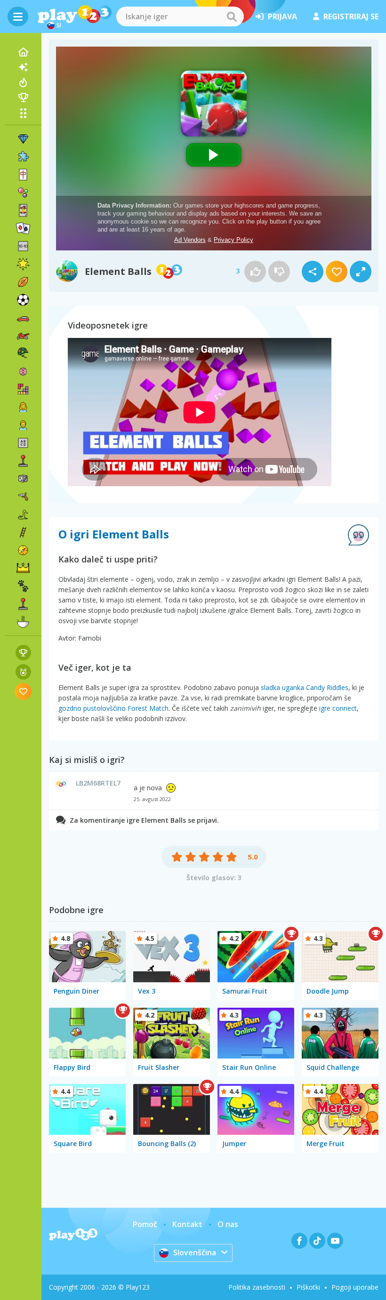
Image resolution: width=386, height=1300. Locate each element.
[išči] (231, 16)
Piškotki (308, 1287)
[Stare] (23, 514)
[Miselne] (23, 371)
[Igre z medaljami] (23, 672)
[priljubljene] (23, 691)
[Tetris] (23, 389)
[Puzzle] (23, 157)
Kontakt (187, 1224)
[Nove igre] (23, 67)
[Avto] (23, 318)
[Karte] (23, 210)
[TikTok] (317, 1241)
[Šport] (23, 282)
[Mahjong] (23, 175)
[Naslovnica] (23, 52)
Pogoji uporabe (354, 1287)
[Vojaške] (23, 353)
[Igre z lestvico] (23, 652)
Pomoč (145, 1224)
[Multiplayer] (23, 604)
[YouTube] (335, 1241)
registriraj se (350, 16)
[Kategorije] (23, 113)
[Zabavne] (23, 264)
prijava (282, 16)
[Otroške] (23, 425)
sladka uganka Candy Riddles (304, 687)
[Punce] (23, 407)
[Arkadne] (23, 461)
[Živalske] (23, 586)
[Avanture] (23, 550)
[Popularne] (23, 82)
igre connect (338, 708)
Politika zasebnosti (256, 1287)
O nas (227, 1224)
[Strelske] (23, 497)
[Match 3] (23, 139)
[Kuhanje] (23, 622)
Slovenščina (194, 1252)
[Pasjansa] (23, 228)
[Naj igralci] (23, 97)
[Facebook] (299, 1241)
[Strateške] (23, 568)
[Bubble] (23, 192)
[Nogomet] (23, 300)
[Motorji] (23, 336)
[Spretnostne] (23, 532)
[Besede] (23, 443)
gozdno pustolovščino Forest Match (113, 708)
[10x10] (23, 246)
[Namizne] (23, 479)
